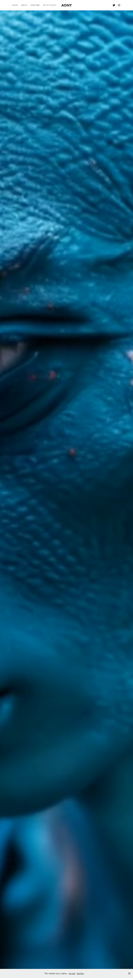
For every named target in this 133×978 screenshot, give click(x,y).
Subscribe (35, 5)
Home (15, 5)
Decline (80, 973)
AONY (66, 5)
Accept (72, 973)
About (24, 5)
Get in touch (49, 5)
